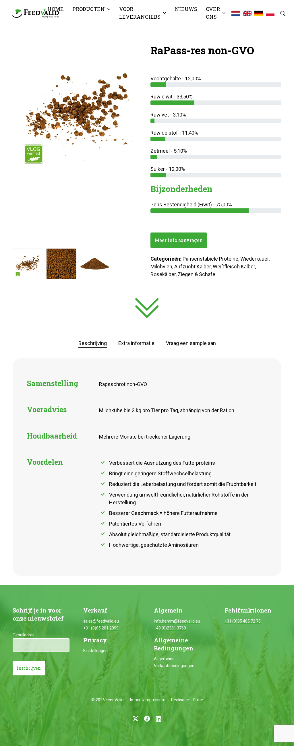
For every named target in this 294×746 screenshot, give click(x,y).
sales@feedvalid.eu (101, 621)
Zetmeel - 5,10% (168, 151)
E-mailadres (23, 635)
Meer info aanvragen (179, 240)
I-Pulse (197, 699)
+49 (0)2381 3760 (170, 628)
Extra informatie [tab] (136, 343)
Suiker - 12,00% (167, 169)
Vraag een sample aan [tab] (191, 343)
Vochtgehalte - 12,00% (175, 78)
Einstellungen (95, 650)
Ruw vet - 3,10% (168, 115)
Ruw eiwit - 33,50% (171, 97)
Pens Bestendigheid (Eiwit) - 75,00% (191, 204)
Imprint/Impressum (147, 699)
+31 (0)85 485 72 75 (243, 621)
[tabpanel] (147, 467)
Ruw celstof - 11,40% (174, 133)
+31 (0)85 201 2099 (101, 628)
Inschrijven (29, 668)
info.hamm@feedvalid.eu (177, 621)
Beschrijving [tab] (92, 343)
